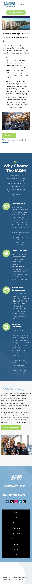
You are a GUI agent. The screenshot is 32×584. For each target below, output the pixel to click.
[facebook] (7, 501)
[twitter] (12, 501)
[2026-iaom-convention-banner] (16, 17)
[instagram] (16, 501)
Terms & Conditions (20, 577)
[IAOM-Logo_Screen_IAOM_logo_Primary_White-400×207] (16, 475)
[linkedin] (20, 501)
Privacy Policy (7, 577)
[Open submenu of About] (26, 512)
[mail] (24, 501)
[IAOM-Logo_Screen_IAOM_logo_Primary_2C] (9, 2)
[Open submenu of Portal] (26, 555)
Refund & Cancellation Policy (12, 579)
